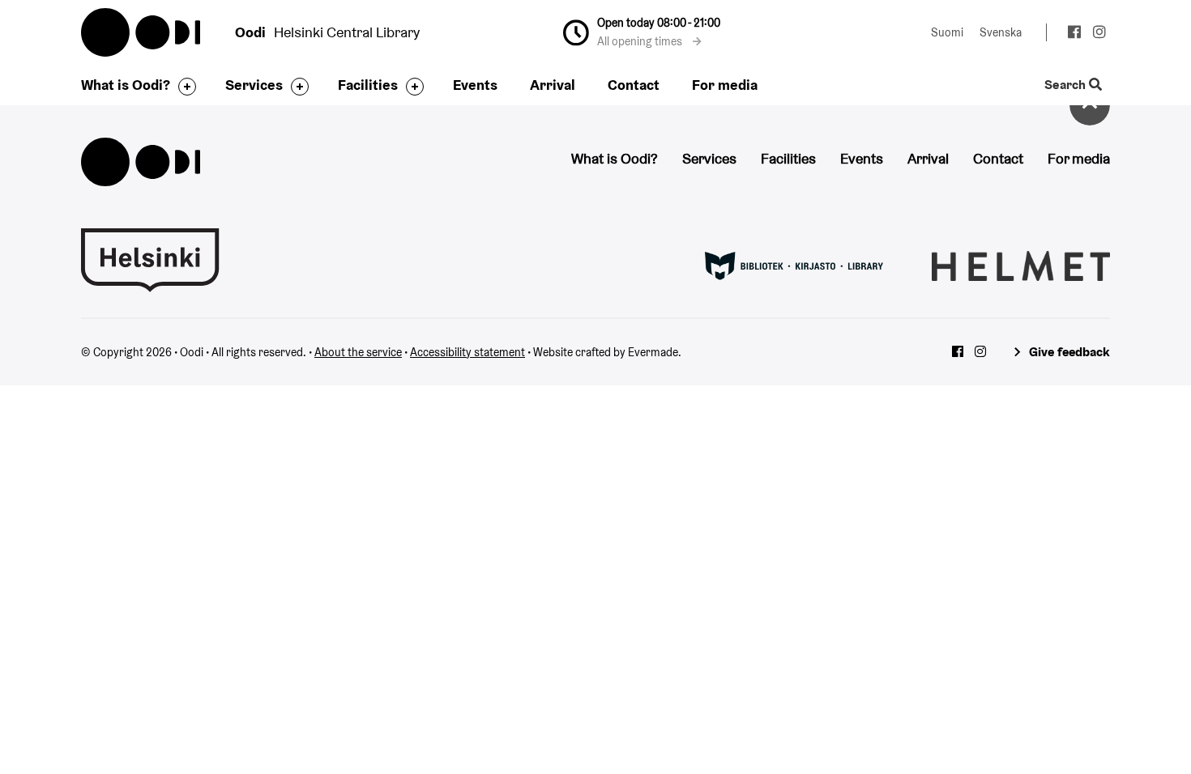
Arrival (552, 84)
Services (254, 84)
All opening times (641, 41)
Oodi (142, 32)
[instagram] (1099, 34)
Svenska (1001, 32)
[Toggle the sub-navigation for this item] (183, 86)
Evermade (653, 352)
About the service (358, 352)
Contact (634, 84)
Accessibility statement (467, 352)
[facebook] (1074, 34)
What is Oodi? (125, 84)
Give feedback (1069, 351)
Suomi (947, 32)
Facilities (368, 84)
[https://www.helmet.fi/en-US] (1021, 264)
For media (725, 84)
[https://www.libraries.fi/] (794, 264)
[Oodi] (140, 160)
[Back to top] (1089, 105)
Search (1066, 85)
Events (475, 84)
